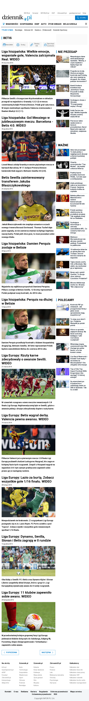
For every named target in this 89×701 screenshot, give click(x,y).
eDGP (4, 672)
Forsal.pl (4, 675)
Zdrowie (22, 680)
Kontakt (8, 692)
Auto (21, 667)
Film (35, 680)
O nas (16, 692)
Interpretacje (6, 680)
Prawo (52, 667)
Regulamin (43, 692)
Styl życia (53, 683)
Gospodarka (23, 672)
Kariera (34, 692)
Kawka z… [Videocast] (43, 30)
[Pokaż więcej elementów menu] (86, 24)
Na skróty (6, 663)
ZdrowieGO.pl (62, 13)
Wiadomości (23, 675)
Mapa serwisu (76, 692)
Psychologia (54, 680)
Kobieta (36, 667)
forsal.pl (35, 13)
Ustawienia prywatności (41, 694)
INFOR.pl (27, 13)
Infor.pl (4, 667)
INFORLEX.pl (45, 13)
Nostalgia (18, 30)
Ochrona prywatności (59, 692)
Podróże (22, 683)
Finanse (52, 670)
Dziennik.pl (23, 663)
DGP (53, 13)
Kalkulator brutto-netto (77, 680)
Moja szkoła (38, 675)
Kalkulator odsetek (76, 677)
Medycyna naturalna (57, 675)
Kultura (36, 685)
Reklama (24, 692)
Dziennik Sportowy (60, 30)
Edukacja (37, 672)
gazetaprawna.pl (75, 13)
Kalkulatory (74, 663)
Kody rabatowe (39, 670)
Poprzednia (11, 652)
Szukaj (83, 18)
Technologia (23, 670)
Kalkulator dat (74, 667)
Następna (46, 652)
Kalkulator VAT (75, 675)
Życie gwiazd (38, 677)
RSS (55, 694)
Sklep (84, 13)
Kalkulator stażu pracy (77, 672)
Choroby (53, 677)
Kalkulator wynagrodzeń (78, 683)
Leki (51, 672)
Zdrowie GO (28, 30)
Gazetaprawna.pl (7, 670)
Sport (21, 677)
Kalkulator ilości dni (76, 670)
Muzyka (36, 683)
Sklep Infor (5, 683)
